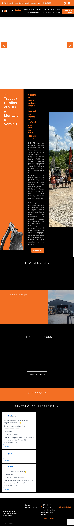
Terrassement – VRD (52, 9)
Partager (7, 446)
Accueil (18, 9)
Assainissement (33, 13)
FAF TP (10, 415)
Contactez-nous (26, 67)
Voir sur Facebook (7, 444)
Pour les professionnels (50, 13)
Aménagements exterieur (32, 9)
